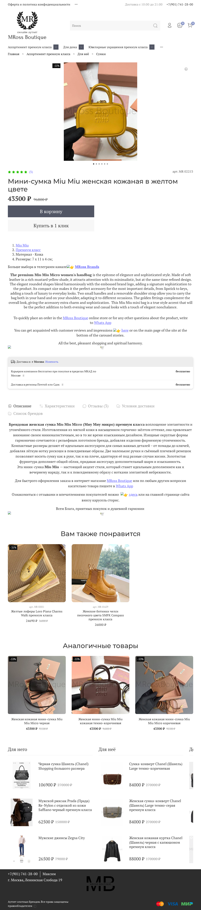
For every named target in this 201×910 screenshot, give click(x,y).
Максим (49, 873)
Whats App (102, 322)
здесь (133, 494)
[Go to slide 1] (93, 164)
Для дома (70, 47)
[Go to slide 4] (101, 164)
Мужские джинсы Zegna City (61, 837)
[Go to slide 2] (96, 164)
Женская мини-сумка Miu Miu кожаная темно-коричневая (100, 721)
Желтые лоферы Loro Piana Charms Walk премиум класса (36, 613)
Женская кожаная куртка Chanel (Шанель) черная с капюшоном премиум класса (155, 842)
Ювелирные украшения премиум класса (118, 47)
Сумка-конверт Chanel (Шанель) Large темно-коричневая (155, 766)
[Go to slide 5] (104, 164)
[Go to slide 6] (107, 164)
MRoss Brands (87, 266)
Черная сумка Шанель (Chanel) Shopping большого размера (63, 766)
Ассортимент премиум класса (30, 47)
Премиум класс (28, 249)
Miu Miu (22, 245)
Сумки (101, 54)
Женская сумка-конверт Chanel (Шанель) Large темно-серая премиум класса (155, 805)
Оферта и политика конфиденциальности (39, 4)
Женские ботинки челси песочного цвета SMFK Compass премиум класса (100, 615)
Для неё (83, 54)
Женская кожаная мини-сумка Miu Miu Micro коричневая (164, 721)
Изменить (51, 361)
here (125, 330)
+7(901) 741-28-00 (179, 4)
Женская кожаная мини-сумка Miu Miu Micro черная (36, 721)
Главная (13, 54)
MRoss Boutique (75, 317)
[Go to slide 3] (99, 164)
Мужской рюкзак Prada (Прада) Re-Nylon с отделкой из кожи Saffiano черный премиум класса (65, 805)
